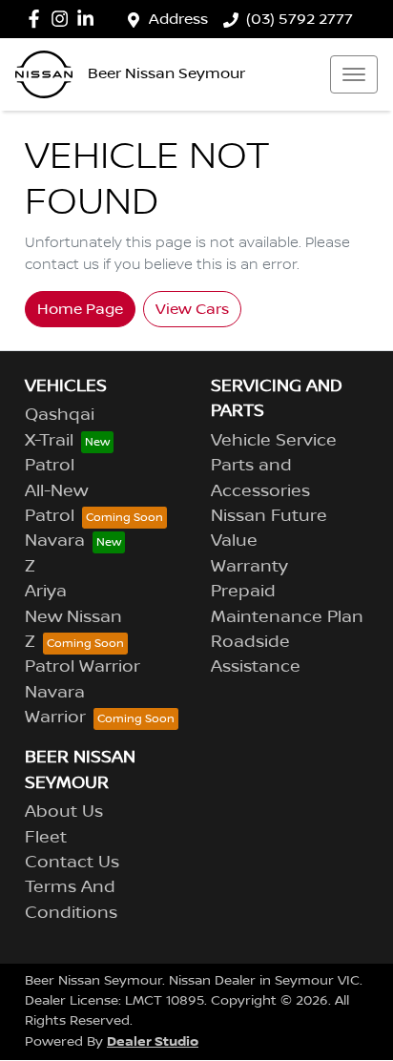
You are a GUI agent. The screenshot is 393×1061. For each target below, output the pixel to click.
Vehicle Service (274, 440)
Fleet (46, 837)
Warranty (249, 566)
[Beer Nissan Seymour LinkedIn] (89, 19)
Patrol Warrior (82, 666)
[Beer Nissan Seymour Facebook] (38, 19)
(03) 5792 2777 (299, 19)
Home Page (80, 309)
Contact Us (72, 862)
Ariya (46, 591)
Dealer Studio (152, 1041)
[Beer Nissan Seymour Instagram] (63, 19)
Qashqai (59, 415)
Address (178, 19)
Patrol (49, 465)
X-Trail (49, 440)
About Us (64, 811)
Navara (55, 540)
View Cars (192, 309)
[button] (354, 74)
